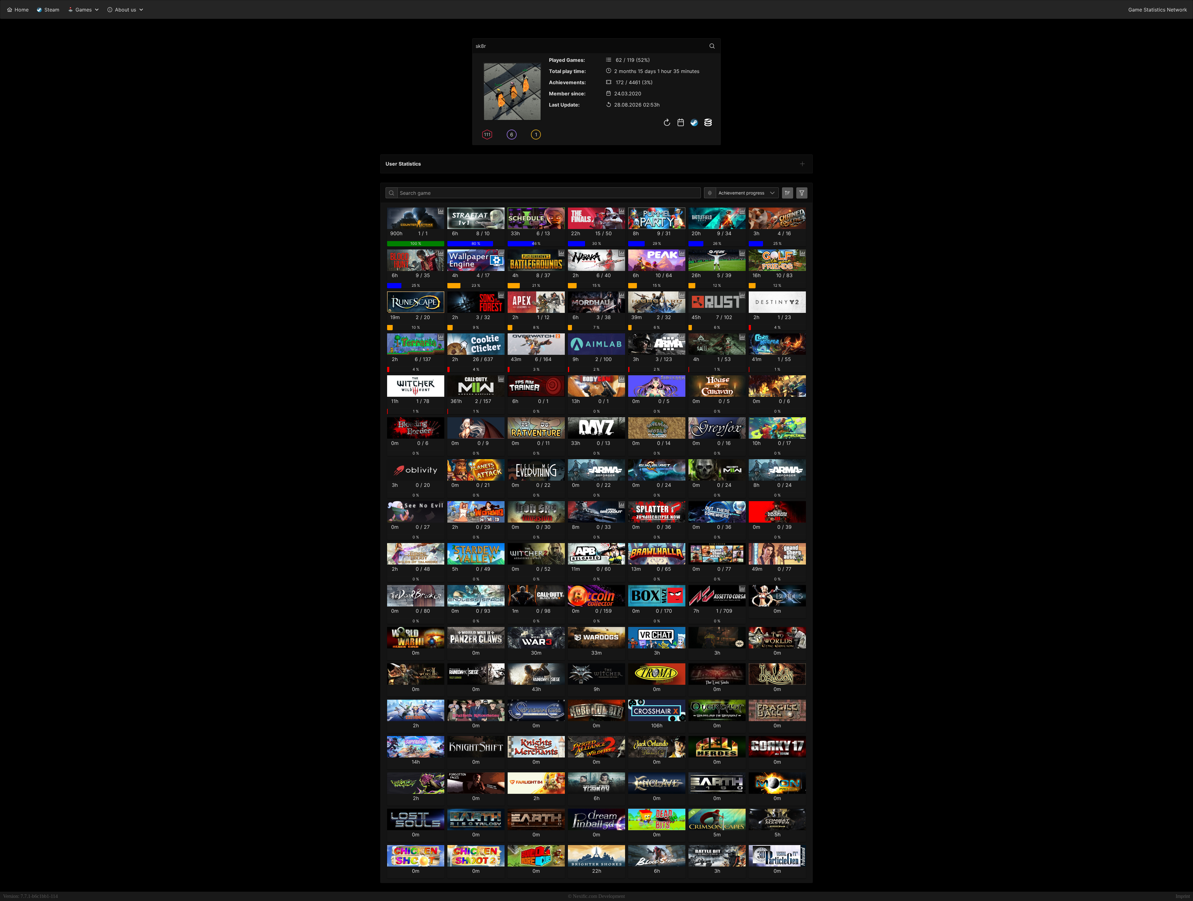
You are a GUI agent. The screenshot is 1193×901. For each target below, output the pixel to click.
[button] (772, 193)
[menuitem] (18, 9)
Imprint (1183, 896)
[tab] (802, 164)
